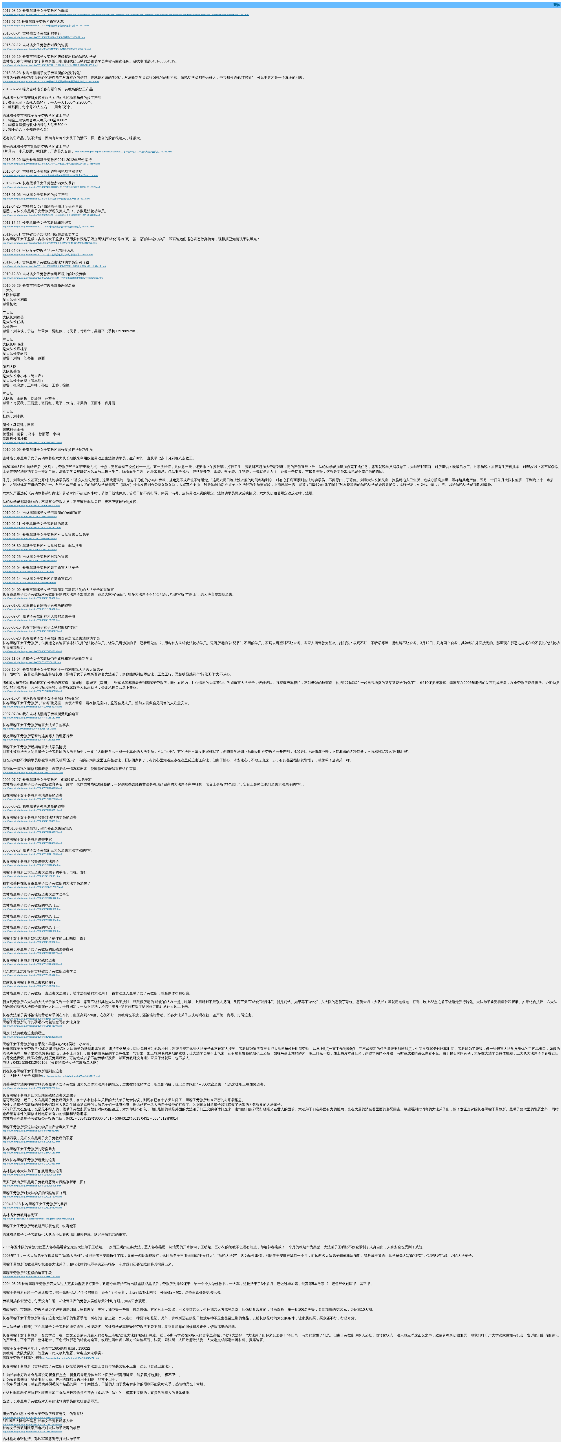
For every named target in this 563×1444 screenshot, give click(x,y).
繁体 (556, 5)
